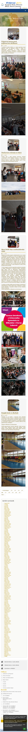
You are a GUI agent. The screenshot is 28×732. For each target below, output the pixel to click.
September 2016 (7, 623)
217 (5, 492)
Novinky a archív (14, 21)
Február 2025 (7, 521)
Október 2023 (7, 538)
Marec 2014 (6, 646)
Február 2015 (7, 637)
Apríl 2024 (6, 532)
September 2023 (7, 539)
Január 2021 (6, 571)
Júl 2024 (6, 529)
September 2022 (7, 551)
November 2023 (7, 537)
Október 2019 (7, 586)
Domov (6, 19)
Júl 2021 (6, 564)
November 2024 (7, 524)
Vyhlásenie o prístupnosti (8, 673)
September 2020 (7, 575)
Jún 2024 (6, 530)
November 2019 (7, 585)
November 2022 (7, 549)
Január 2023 (6, 547)
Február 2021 (7, 570)
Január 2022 (6, 558)
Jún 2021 (6, 565)
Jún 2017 (6, 614)
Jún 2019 (6, 589)
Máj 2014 (6, 644)
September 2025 (7, 515)
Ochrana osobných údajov (8, 687)
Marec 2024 (6, 533)
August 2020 (6, 576)
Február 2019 (7, 593)
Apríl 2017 (6, 616)
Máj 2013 (6, 651)
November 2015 (7, 632)
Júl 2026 (6, 504)
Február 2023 (7, 546)
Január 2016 (6, 630)
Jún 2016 (6, 626)
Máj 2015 (6, 634)
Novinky (4, 685)
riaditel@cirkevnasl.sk (7, 693)
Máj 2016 (6, 627)
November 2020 (7, 573)
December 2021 (7, 559)
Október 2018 (7, 598)
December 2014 (7, 640)
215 (22, 490)
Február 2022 (7, 557)
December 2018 (7, 595)
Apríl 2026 (6, 507)
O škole (4, 681)
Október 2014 (7, 642)
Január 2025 (6, 522)
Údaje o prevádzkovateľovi (8, 677)
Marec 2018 (6, 604)
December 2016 (7, 620)
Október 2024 (7, 525)
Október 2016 (7, 622)
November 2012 (7, 655)
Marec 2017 (6, 617)
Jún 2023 (6, 542)
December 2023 (7, 536)
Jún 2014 (6, 643)
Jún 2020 (6, 577)
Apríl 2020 (6, 579)
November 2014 (7, 641)
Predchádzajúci (6, 490)
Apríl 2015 (6, 635)
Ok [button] (24, 728)
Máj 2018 (6, 602)
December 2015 (7, 631)
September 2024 (7, 527)
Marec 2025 (6, 520)
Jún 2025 (6, 517)
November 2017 (7, 608)
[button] (20, 8)
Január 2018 (6, 606)
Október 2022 (7, 550)
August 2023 (6, 540)
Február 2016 (7, 629)
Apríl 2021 (6, 567)
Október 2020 (7, 574)
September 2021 (7, 562)
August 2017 (6, 612)
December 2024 (7, 523)
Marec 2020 (6, 580)
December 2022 (7, 548)
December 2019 (7, 584)
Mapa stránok (5, 679)
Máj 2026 (6, 506)
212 (11, 490)
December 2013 (7, 648)
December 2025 (7, 511)
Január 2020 (6, 582)
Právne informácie (6, 675)
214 (18, 490)
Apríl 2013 (6, 652)
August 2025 (6, 516)
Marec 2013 (6, 654)
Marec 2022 (6, 556)
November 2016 (7, 621)
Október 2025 (7, 514)
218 (9, 492)
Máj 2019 (6, 590)
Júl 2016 (6, 624)
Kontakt (4, 683)
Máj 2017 (6, 615)
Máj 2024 (6, 531)
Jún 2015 (6, 633)
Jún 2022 (6, 552)
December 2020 (7, 572)
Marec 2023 (6, 545)
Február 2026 (7, 509)
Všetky (5, 656)
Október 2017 (7, 609)
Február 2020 (7, 581)
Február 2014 (7, 647)
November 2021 (7, 560)
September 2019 (7, 587)
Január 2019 (6, 594)
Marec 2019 (6, 592)
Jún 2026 (6, 505)
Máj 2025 (6, 518)
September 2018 (7, 599)
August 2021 (6, 563)
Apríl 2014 (6, 645)
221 (19, 492)
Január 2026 (6, 510)
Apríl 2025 (6, 519)
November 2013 (7, 649)
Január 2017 (6, 619)
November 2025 (7, 513)
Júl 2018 (6, 600)
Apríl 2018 (6, 603)
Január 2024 (6, 535)
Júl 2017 (6, 613)
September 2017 (7, 610)
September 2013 (7, 650)
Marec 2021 (6, 568)
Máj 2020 (6, 578)
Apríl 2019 (6, 591)
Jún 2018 (6, 601)
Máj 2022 (6, 553)
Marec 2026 (6, 508)
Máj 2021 (6, 566)
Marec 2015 (6, 636)
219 (12, 492)
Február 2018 (7, 605)
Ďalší (2, 494)
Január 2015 (6, 638)
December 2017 (7, 607)
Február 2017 (7, 618)
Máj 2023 (6, 543)
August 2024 (6, 528)
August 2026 (6, 503)
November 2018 (7, 596)
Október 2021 (7, 561)
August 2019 (6, 588)
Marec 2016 (6, 628)
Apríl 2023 (6, 544)
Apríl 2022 (6, 554)
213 (15, 490)
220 (16, 492)
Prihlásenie (25, 8)
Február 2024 (7, 534)
